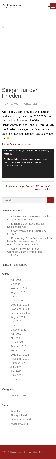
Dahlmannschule (12, 5)
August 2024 (17, 317)
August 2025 (17, 292)
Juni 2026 (16, 279)
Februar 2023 (18, 346)
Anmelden (16, 411)
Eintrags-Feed (18, 415)
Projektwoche (42, 189)
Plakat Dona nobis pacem (17, 144)
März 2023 (16, 342)
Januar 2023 (17, 350)
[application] (28, 163)
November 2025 (19, 288)
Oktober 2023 (18, 329)
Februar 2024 (18, 325)
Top (53, 456)
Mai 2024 (15, 321)
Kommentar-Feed (20, 419)
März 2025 (16, 300)
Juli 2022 (15, 367)
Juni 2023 (16, 333)
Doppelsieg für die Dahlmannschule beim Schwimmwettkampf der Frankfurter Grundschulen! (29, 241)
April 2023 (16, 338)
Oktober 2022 (18, 362)
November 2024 (19, 308)
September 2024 (20, 313)
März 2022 (16, 375)
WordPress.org (19, 423)
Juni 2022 (16, 371)
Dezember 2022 (19, 354)
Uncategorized (18, 395)
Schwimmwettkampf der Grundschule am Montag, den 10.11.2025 (24, 251)
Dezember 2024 (19, 304)
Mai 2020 (15, 379)
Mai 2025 (15, 296)
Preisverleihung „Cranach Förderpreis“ (28, 186)
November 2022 (19, 358)
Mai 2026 (15, 284)
